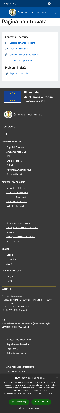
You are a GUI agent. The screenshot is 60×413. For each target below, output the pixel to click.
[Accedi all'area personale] (49, 3)
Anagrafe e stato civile (17, 188)
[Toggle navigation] (5, 12)
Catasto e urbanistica (16, 201)
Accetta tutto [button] (19, 402)
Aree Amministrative (16, 151)
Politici (9, 165)
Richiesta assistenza (16, 353)
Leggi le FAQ (12, 348)
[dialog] (30, 393)
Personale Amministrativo (18, 169)
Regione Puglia (11, 3)
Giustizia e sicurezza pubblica (20, 223)
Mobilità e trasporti (15, 206)
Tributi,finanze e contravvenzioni (22, 227)
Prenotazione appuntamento (19, 339)
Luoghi (9, 276)
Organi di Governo (15, 147)
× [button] (57, 377)
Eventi (9, 281)
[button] (30, 408)
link (30, 396)
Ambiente (11, 232)
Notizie (9, 254)
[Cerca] (54, 12)
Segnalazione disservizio (17, 344)
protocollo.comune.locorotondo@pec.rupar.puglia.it (27, 323)
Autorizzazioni (13, 241)
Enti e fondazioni (14, 160)
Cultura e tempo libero (17, 192)
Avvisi (9, 263)
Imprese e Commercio (16, 197)
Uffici (8, 156)
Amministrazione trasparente (20, 366)
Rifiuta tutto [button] (41, 402)
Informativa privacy (15, 371)
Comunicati (11, 259)
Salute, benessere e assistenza (20, 236)
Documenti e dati (14, 174)
